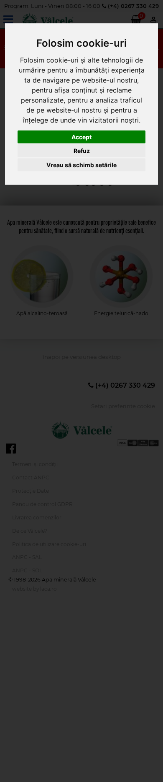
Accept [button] (81, 136)
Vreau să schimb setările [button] (81, 164)
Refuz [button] (82, 150)
